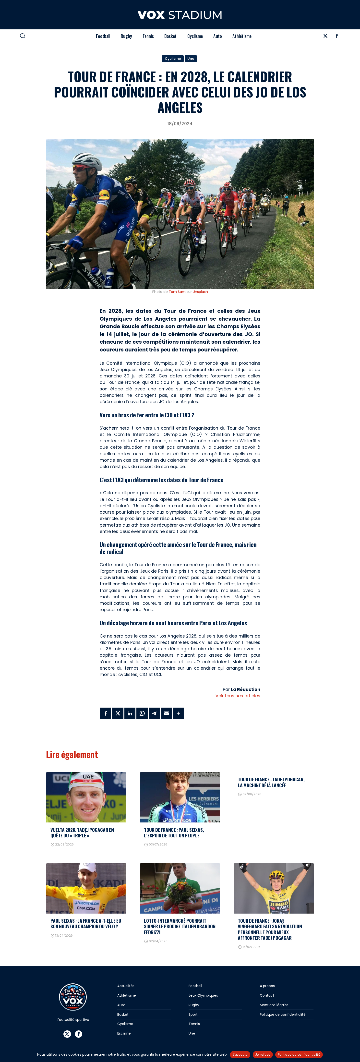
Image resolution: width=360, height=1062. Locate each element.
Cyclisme (195, 36)
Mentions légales (274, 1004)
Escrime (124, 1033)
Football (103, 36)
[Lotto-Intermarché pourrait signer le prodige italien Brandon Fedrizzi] (180, 888)
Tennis (148, 36)
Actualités (125, 985)
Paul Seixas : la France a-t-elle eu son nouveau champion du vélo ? (85, 923)
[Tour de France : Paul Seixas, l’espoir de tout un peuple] (180, 797)
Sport (193, 1014)
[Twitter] (325, 37)
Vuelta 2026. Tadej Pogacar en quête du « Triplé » (82, 832)
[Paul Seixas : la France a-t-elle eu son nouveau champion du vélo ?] (86, 888)
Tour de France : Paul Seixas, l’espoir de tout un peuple (174, 832)
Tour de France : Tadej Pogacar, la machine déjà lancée (271, 782)
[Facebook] (337, 37)
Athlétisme (242, 36)
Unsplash (200, 291)
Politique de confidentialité (283, 1014)
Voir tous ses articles (238, 696)
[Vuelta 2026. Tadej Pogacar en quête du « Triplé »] (86, 797)
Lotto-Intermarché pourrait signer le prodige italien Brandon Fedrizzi (180, 926)
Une (190, 58)
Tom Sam (177, 291)
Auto (217, 36)
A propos (267, 985)
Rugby (126, 36)
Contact (267, 995)
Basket (170, 36)
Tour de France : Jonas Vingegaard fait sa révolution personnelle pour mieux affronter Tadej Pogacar (270, 929)
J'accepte (240, 1054)
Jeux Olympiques (203, 995)
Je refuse (262, 1054)
